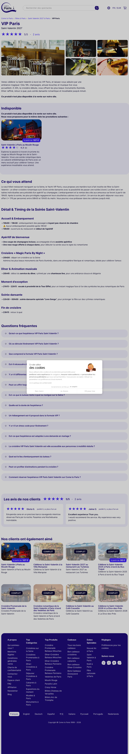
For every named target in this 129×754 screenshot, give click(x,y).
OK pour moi (90, 391)
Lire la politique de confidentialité (40, 383)
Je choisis (64, 391)
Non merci (39, 391)
